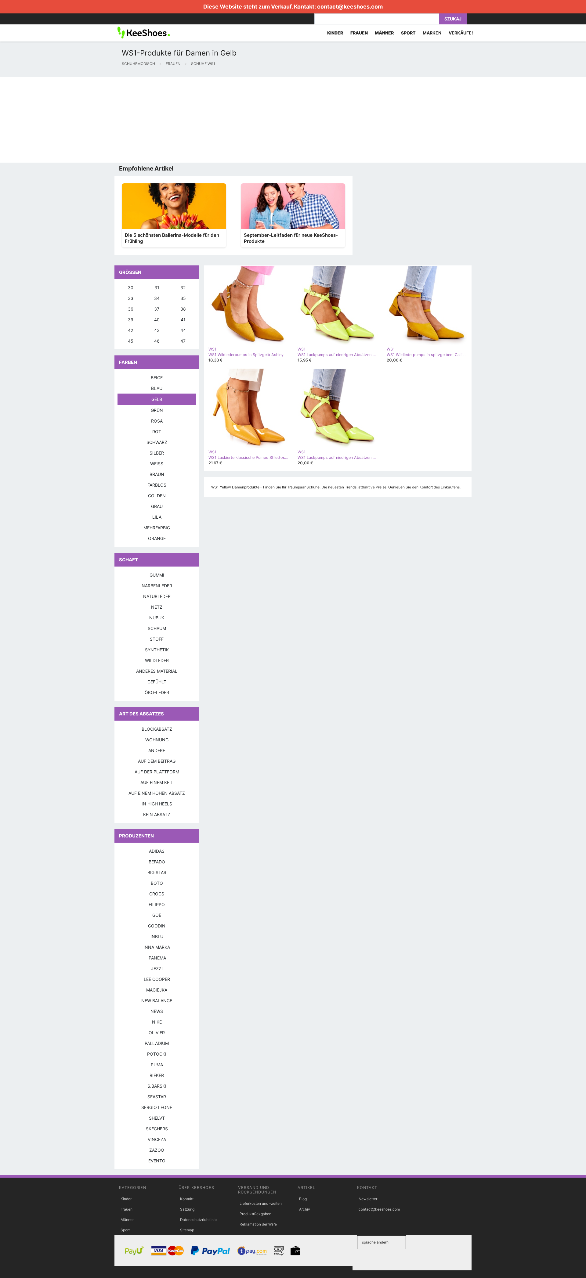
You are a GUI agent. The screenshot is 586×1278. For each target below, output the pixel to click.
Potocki (156, 1054)
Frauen (126, 1209)
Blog (303, 1199)
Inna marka (156, 947)
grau (157, 506)
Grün (157, 410)
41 (183, 319)
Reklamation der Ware (258, 1224)
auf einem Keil (156, 782)
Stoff (157, 639)
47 (183, 341)
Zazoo (156, 1150)
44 (183, 330)
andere (156, 750)
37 (156, 308)
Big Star (156, 872)
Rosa (157, 420)
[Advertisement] (183, 120)
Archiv (304, 1209)
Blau (156, 388)
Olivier (157, 1032)
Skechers (157, 1128)
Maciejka (156, 989)
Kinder (126, 1199)
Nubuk (156, 617)
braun (157, 474)
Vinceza (157, 1139)
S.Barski (156, 1086)
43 (157, 330)
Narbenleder (157, 585)
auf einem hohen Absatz (156, 793)
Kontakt (187, 1199)
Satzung (187, 1209)
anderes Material (156, 671)
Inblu (156, 936)
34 (157, 298)
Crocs (156, 893)
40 (157, 319)
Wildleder (157, 660)
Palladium (157, 1043)
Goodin (156, 925)
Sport (125, 1230)
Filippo (157, 904)
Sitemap (187, 1230)
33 (130, 298)
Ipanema (156, 957)
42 (130, 330)
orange (157, 538)
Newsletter (368, 1199)
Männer (127, 1219)
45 (130, 341)
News (156, 1011)
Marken (432, 32)
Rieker (157, 1075)
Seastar (156, 1096)
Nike (157, 1021)
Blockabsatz (157, 729)
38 (183, 308)
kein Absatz (156, 814)
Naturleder (157, 596)
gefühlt (156, 681)
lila (156, 517)
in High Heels (157, 803)
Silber (157, 452)
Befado (157, 861)
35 (183, 298)
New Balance (156, 1000)
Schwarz (156, 442)
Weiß (156, 463)
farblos (156, 485)
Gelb (156, 399)
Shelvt (157, 1118)
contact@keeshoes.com (350, 6)
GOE (156, 915)
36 (130, 308)
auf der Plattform (157, 771)
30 (130, 287)
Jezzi (157, 968)
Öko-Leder (157, 692)
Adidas (157, 851)
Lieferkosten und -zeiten (261, 1203)
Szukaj (452, 18)
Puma (157, 1064)
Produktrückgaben (255, 1213)
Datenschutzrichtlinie (198, 1219)
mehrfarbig (156, 527)
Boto (157, 883)
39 (130, 319)
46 (157, 341)
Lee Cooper (157, 979)
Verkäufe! (461, 32)
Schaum (157, 628)
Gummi (157, 575)
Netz (156, 607)
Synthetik (157, 649)
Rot (156, 431)
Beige (157, 377)
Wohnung (156, 739)
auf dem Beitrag (156, 761)
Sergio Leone (156, 1107)
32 (183, 287)
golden (157, 495)
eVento (156, 1160)
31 (156, 287)
